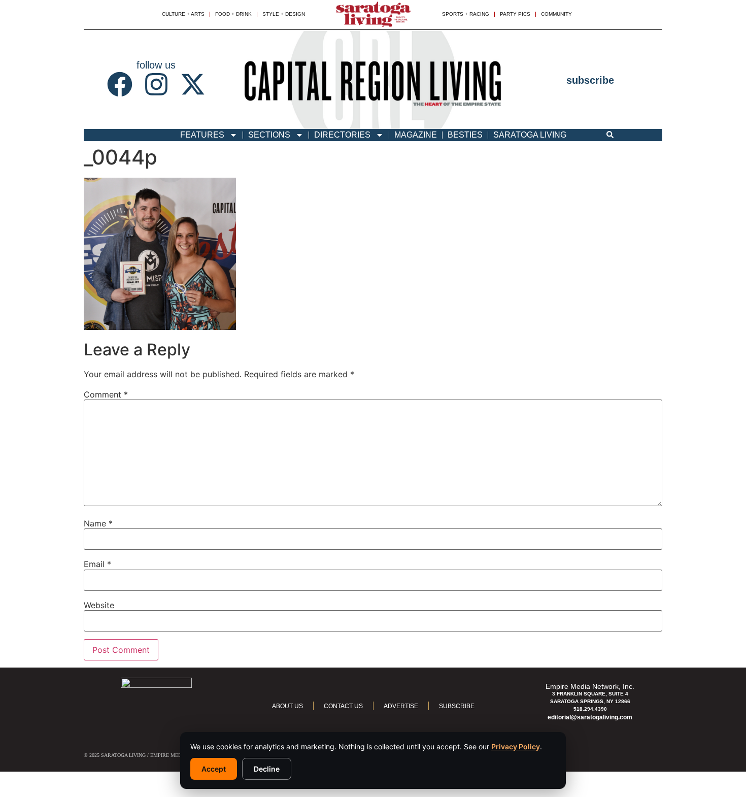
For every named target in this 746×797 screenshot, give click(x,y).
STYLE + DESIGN (283, 14)
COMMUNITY (556, 14)
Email (97, 564)
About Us (287, 706)
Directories (342, 134)
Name (98, 523)
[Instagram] (156, 84)
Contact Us (343, 706)
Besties (465, 134)
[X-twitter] (193, 84)
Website (99, 605)
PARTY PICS (515, 14)
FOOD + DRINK (233, 14)
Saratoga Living (529, 134)
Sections (269, 134)
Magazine (415, 134)
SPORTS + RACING (465, 14)
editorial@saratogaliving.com (590, 717)
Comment (106, 394)
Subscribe (456, 706)
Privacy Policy (515, 746)
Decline (267, 769)
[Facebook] (119, 84)
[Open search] (610, 135)
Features (202, 134)
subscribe (590, 80)
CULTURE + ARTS (183, 14)
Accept (213, 769)
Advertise (401, 706)
